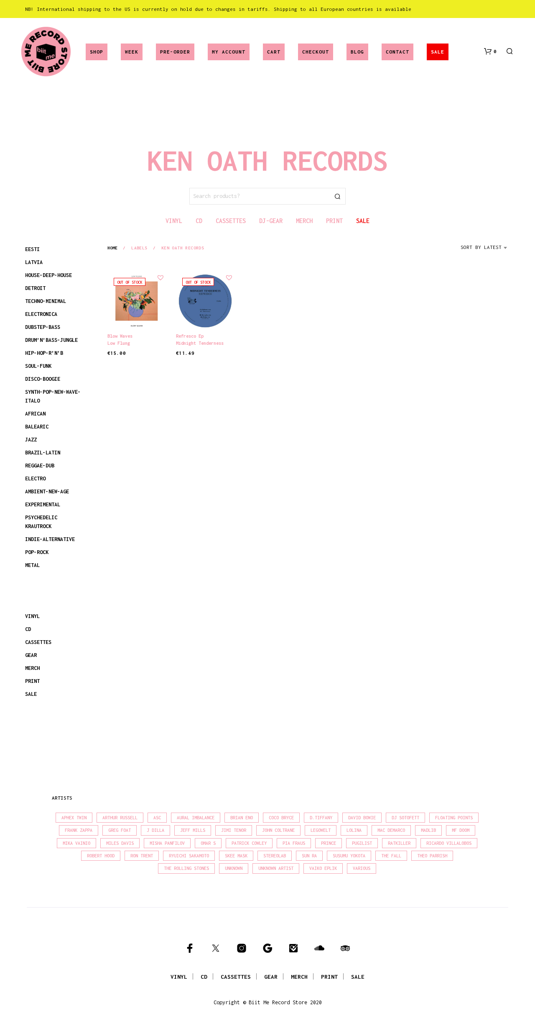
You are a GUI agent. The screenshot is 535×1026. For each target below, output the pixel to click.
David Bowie (362, 817)
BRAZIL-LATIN (42, 452)
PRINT (32, 681)
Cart (273, 51)
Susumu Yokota (349, 855)
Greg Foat (119, 830)
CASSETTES (38, 642)
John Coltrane (278, 830)
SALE (437, 51)
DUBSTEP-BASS (42, 327)
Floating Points (454, 817)
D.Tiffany (321, 817)
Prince (328, 843)
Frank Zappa (78, 830)
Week (131, 51)
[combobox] (485, 250)
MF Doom (460, 830)
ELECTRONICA (41, 314)
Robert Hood (101, 855)
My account (228, 51)
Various (361, 868)
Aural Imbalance (195, 817)
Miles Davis (120, 843)
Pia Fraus (294, 843)
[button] (490, 51)
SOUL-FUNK (38, 366)
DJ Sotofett (405, 817)
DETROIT (35, 288)
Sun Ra (309, 855)
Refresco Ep (190, 336)
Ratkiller (399, 843)
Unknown (233, 868)
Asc (157, 817)
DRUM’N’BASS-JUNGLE (51, 340)
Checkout (315, 51)
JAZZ (31, 439)
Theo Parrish (432, 855)
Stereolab (274, 855)
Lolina (354, 830)
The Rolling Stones (186, 868)
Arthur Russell (120, 817)
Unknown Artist (275, 868)
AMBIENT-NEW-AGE (47, 491)
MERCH (32, 668)
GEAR (31, 655)
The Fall (391, 855)
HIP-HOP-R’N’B (44, 353)
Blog (357, 51)
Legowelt (321, 830)
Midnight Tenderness (200, 343)
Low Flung (118, 343)
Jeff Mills (192, 830)
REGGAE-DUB (39, 465)
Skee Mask (236, 855)
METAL (32, 565)
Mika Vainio (76, 843)
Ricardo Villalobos (448, 843)
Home (112, 247)
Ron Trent (141, 855)
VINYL (32, 616)
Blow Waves (119, 336)
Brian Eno (241, 817)
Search (337, 196)
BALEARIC (36, 426)
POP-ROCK (36, 552)
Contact (397, 51)
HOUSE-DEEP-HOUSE (48, 275)
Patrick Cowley (249, 843)
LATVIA (34, 262)
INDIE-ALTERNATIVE (50, 539)
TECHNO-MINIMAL (45, 301)
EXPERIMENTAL (42, 504)
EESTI (32, 249)
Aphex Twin (74, 817)
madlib (428, 830)
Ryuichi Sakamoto (189, 855)
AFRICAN (35, 413)
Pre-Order (175, 51)
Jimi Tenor (233, 830)
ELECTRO (35, 478)
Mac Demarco (391, 830)
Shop (96, 51)
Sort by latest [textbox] (481, 247)
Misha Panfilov (167, 843)
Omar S (208, 843)
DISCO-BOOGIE (42, 379)
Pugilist (362, 843)
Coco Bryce (281, 817)
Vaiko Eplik (323, 868)
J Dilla (155, 830)
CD (28, 629)
